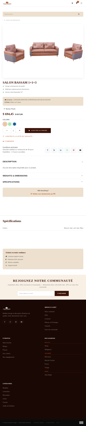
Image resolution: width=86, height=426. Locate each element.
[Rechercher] (78, 14)
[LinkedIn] (60, 150)
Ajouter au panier (39, 130)
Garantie (47, 326)
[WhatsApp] (67, 150)
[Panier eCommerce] (72, 3)
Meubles (5, 388)
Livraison (48, 319)
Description (9, 161)
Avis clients (6, 353)
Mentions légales (39, 422)
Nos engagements (8, 357)
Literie (5, 399)
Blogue (5, 346)
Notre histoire (7, 343)
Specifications (11, 182)
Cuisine (5, 402)
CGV (57, 422)
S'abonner (61, 293)
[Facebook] (47, 150)
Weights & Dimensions (15, 176)
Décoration (6, 395)
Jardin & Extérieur (8, 406)
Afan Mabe (48, 375)
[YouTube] (21, 322)
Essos (47, 364)
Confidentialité (50, 422)
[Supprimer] (7, 130)
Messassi (48, 357)
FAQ (46, 315)
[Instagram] (10, 322)
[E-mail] (80, 150)
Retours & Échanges (51, 322)
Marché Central (50, 360)
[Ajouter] (19, 130)
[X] (54, 150)
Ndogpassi (48, 349)
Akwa (46, 346)
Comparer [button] (9, 141)
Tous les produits (13, 20)
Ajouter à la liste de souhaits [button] (18, 136)
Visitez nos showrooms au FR (44, 194)
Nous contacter (50, 311)
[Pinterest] (73, 150)
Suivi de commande (51, 329)
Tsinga (47, 367)
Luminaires (6, 391)
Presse (5, 350)
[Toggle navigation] (81, 3)
